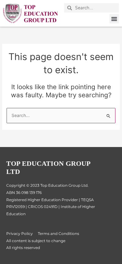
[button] (114, 18)
